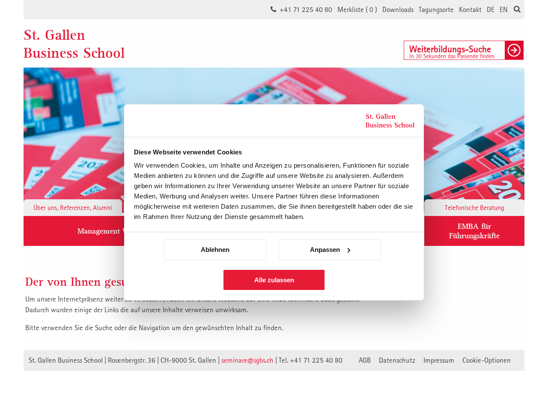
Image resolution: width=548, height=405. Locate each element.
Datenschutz (397, 360)
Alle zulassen (274, 280)
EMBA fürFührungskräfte (474, 231)
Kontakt (470, 9)
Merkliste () (357, 9)
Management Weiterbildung (122, 230)
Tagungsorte (436, 9)
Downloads (398, 9)
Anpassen (325, 249)
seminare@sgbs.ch (247, 360)
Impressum (438, 360)
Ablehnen (215, 249)
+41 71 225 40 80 (306, 9)
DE (490, 9)
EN (504, 9)
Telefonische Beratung (474, 207)
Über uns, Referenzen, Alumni (72, 207)
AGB (365, 360)
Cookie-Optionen (486, 360)
